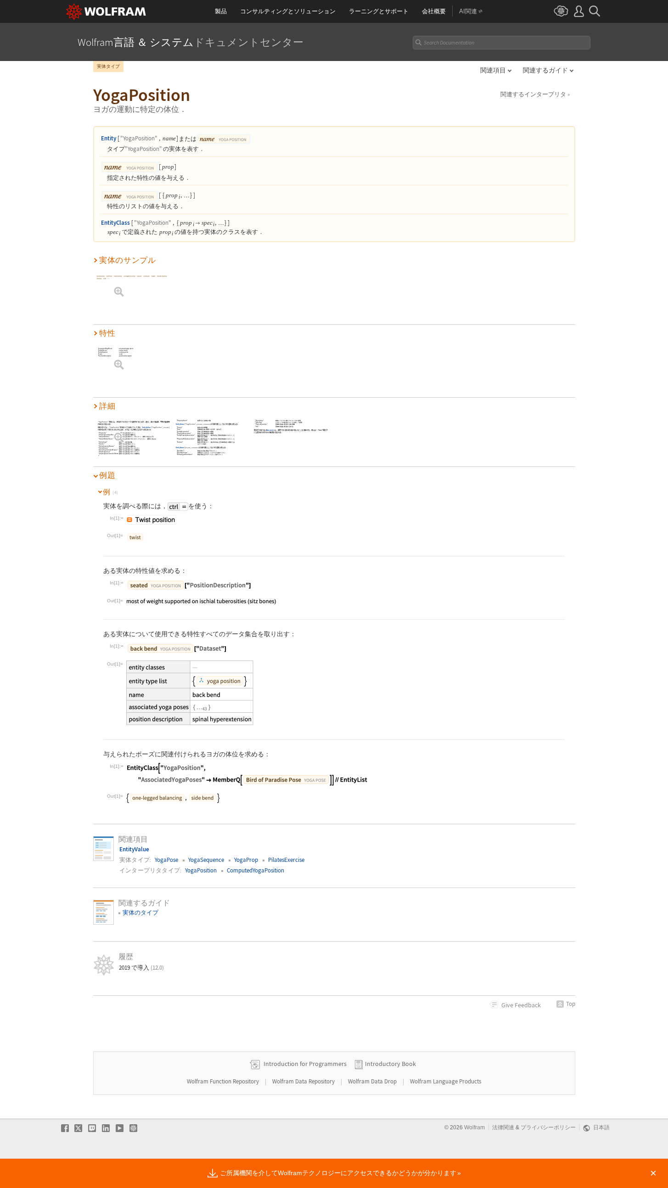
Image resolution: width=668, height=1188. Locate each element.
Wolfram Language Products (445, 1081)
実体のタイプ (140, 912)
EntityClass (115, 222)
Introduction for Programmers (305, 1064)
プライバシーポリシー (548, 1127)
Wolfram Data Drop (373, 1081)
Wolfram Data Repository (304, 1081)
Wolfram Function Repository (223, 1081)
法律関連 (503, 1127)
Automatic (271, 430)
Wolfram (474, 1127)
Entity (108, 138)
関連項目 (493, 70)
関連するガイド (545, 70)
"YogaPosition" (138, 138)
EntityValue (146, 428)
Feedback (521, 1005)
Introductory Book (390, 1064)
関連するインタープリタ (535, 94)
